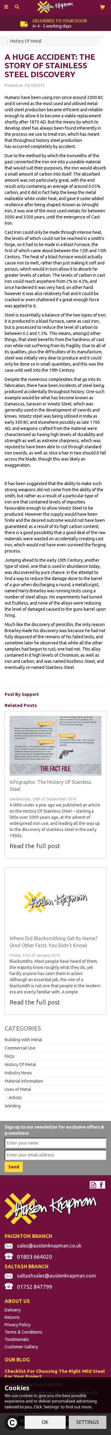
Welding (13, 1105)
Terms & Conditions (23, 1332)
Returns (12, 1317)
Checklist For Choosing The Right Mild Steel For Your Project (55, 1374)
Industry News (18, 1072)
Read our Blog (93, 1185)
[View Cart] (102, 7)
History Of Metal (20, 1064)
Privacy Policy (18, 1324)
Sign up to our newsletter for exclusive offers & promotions (54, 1130)
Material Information (24, 1081)
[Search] (17, 7)
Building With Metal (23, 1039)
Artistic (15, 1097)
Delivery (13, 1310)
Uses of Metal (18, 1089)
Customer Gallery (21, 1346)
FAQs (10, 1056)
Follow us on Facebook (101, 1185)
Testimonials (17, 1339)
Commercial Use (20, 1048)
